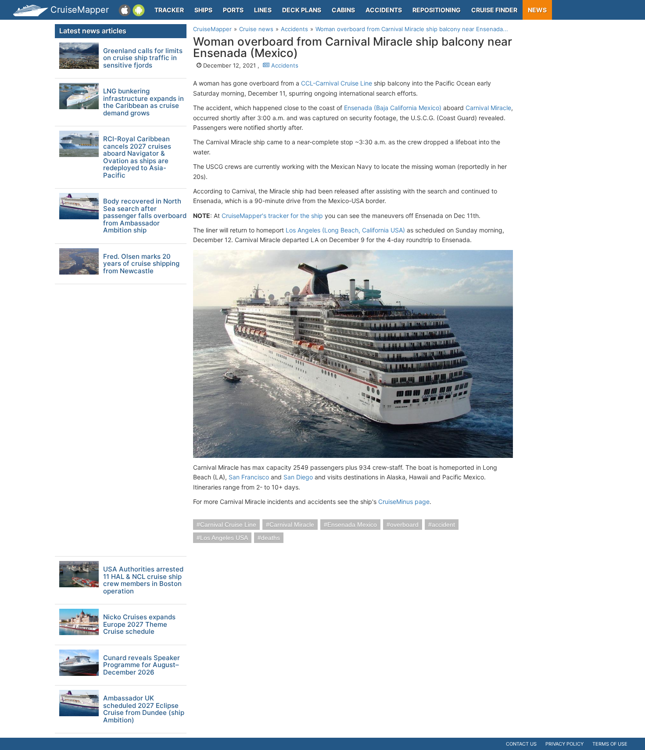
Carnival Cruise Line (228, 524)
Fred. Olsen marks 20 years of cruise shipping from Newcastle (141, 264)
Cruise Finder (494, 10)
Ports (233, 10)
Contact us (521, 744)
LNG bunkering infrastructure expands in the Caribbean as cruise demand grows (143, 102)
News (537, 10)
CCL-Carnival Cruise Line (336, 83)
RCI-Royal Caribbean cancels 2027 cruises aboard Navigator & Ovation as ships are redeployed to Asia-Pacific (137, 157)
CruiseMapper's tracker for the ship (272, 215)
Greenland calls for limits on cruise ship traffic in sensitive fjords (143, 58)
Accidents (384, 10)
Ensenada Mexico (352, 524)
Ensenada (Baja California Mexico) (392, 107)
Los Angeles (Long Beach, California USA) (345, 230)
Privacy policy (564, 744)
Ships (203, 10)
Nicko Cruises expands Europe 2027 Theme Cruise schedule (139, 625)
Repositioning (436, 10)
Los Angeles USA (224, 537)
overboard (404, 524)
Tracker (169, 10)
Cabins (343, 10)
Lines (263, 10)
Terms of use (609, 744)
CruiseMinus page (404, 501)
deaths (270, 537)
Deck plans (301, 10)
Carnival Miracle (488, 107)
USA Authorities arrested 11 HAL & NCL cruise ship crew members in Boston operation (143, 580)
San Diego (298, 477)
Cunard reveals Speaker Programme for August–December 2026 (141, 665)
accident (443, 524)
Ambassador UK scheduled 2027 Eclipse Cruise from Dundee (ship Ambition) (143, 709)
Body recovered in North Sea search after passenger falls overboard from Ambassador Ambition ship (144, 216)
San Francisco (249, 477)
